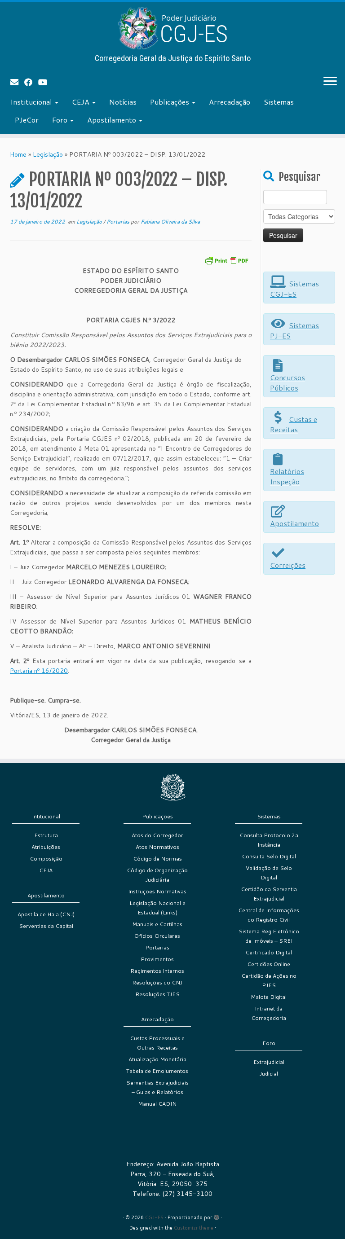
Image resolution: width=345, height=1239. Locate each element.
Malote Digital (269, 997)
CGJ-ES (154, 1217)
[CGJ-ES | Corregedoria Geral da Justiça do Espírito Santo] (172, 28)
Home (18, 154)
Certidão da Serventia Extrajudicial (269, 893)
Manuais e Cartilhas (157, 924)
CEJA (81, 102)
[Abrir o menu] (330, 81)
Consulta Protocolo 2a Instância (268, 839)
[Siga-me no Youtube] (45, 82)
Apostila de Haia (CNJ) (46, 914)
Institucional (32, 102)
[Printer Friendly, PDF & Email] (226, 260)
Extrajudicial (268, 1062)
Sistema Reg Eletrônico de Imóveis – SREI (269, 936)
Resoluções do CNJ (157, 982)
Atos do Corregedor (157, 835)
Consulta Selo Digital (269, 856)
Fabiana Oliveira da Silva (170, 221)
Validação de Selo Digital (269, 872)
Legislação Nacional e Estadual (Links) (157, 907)
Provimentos (157, 959)
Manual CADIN (157, 1103)
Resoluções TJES (157, 994)
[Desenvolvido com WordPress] (216, 1216)
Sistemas (279, 102)
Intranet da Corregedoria (268, 1013)
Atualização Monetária (157, 1059)
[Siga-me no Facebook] (31, 82)
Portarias (118, 221)
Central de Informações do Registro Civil (268, 914)
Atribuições (45, 847)
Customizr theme (193, 1227)
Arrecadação (229, 102)
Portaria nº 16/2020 (39, 670)
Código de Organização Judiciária (157, 874)
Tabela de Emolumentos (157, 1071)
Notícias (123, 102)
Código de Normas (157, 858)
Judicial (269, 1073)
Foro (60, 119)
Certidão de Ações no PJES (268, 980)
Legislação (48, 154)
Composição (46, 858)
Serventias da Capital (46, 926)
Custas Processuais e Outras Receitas (157, 1042)
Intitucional (46, 816)
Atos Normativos (157, 847)
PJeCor (27, 119)
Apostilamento (112, 119)
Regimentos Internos (157, 971)
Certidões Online (268, 964)
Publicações (170, 102)
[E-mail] (17, 82)
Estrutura (46, 835)
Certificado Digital (268, 952)
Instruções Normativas (157, 891)
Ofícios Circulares (157, 936)
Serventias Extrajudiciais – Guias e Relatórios (157, 1087)
